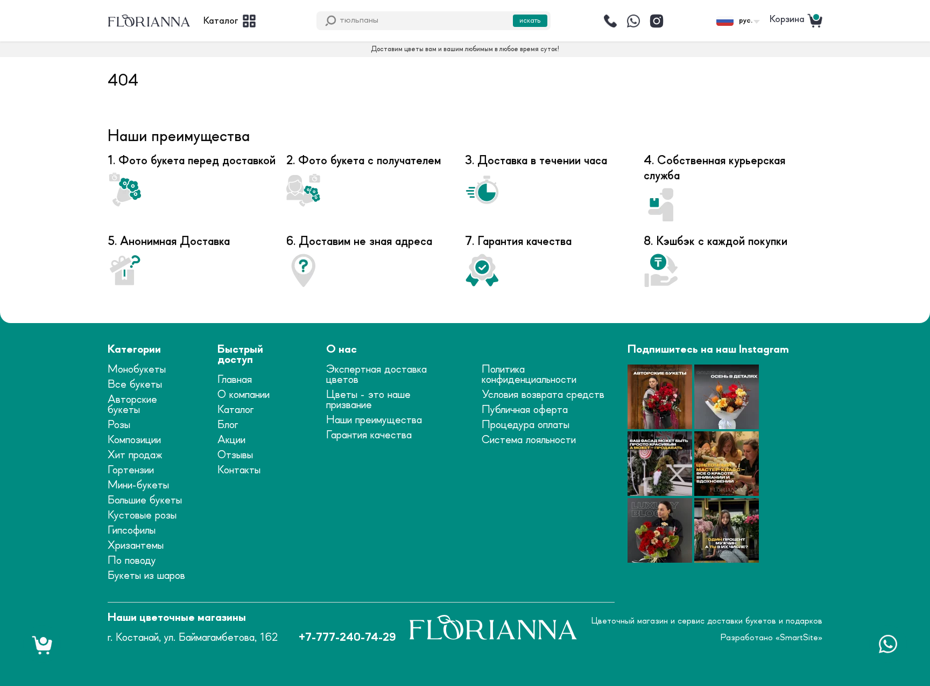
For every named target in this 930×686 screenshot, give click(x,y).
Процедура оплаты (525, 425)
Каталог (235, 410)
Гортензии (131, 470)
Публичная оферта (525, 410)
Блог (227, 425)
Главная (234, 380)
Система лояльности (529, 440)
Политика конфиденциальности (529, 375)
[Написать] (633, 21)
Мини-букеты (138, 485)
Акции (231, 440)
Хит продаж (135, 455)
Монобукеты (137, 370)
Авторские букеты (132, 405)
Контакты (238, 470)
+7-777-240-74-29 (347, 638)
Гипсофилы (132, 531)
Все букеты (135, 385)
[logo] (149, 21)
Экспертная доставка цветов (376, 375)
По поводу (132, 561)
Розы (119, 425)
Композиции (134, 440)
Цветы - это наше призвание (368, 400)
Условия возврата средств (543, 395)
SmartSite (799, 637)
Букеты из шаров (146, 576)
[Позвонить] (610, 21)
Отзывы (235, 455)
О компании (243, 395)
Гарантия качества (369, 435)
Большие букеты (145, 500)
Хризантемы (136, 546)
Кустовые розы (142, 515)
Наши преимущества (374, 420)
